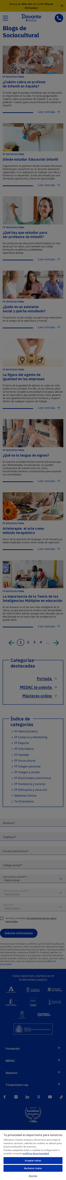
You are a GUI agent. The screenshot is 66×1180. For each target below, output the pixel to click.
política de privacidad (36, 1153)
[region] (33, 1155)
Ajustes (33, 1175)
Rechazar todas (33, 1168)
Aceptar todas (33, 1160)
